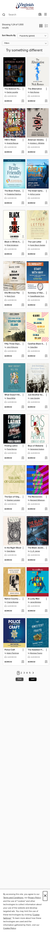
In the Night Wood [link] (13, 548)
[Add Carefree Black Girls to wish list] (46, 356)
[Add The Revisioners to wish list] (46, 509)
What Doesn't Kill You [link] (13, 395)
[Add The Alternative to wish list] (46, 101)
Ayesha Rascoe (12, 143)
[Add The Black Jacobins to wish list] (46, 560)
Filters (6, 43)
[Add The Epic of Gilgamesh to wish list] (22, 509)
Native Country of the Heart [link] (13, 599)
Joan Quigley (35, 398)
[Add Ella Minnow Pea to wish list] (22, 305)
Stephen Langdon (13, 500)
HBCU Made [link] (10, 140)
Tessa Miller (11, 398)
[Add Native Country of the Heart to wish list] (22, 611)
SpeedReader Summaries (38, 296)
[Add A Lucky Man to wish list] (46, 611)
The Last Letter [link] (34, 242)
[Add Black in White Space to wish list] (22, 254)
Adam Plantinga (13, 653)
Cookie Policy (9, 928)
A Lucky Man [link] (34, 599)
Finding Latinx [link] (11, 446)
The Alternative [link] (35, 89)
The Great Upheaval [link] (36, 191)
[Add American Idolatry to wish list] (46, 152)
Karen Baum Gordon (37, 245)
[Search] (4, 14)
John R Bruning (12, 347)
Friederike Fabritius (14, 194)
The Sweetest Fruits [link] (36, 650)
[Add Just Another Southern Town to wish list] (46, 407)
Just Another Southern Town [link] (36, 395)
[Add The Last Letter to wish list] (46, 254)
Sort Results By (9, 35)
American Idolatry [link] (36, 140)
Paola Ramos (12, 449)
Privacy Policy (34, 897)
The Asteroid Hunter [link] (13, 89)
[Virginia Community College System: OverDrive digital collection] (25, 5)
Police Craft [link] (10, 650)
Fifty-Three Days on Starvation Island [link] (13, 344)
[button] (41, 26)
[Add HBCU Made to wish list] (22, 152)
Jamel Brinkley (35, 602)
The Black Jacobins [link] (36, 548)
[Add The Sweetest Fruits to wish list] (46, 662)
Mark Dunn (11, 296)
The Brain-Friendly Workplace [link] (13, 191)
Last (32, 679)
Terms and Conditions (13, 897)
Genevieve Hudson (37, 449)
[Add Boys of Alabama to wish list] (46, 458)
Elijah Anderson (12, 245)
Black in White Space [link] (13, 242)
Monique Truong (36, 653)
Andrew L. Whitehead (38, 143)
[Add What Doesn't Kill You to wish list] (22, 407)
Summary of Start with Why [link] (36, 293)
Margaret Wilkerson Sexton (38, 500)
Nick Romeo (34, 92)
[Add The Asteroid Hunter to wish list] (22, 101)
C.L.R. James (35, 551)
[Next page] (33, 673)
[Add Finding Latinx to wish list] (22, 458)
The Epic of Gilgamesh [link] (13, 497)
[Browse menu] (45, 14)
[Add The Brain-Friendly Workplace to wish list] (22, 203)
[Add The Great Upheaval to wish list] (46, 203)
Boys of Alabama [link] (35, 446)
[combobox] (19, 14)
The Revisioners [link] (35, 497)
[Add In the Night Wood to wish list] (22, 560)
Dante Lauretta (12, 92)
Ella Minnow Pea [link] (12, 293)
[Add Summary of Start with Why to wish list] (46, 305)
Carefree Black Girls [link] (36, 344)
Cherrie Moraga (12, 602)
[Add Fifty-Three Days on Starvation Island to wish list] (22, 356)
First (19, 679)
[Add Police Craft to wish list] (22, 662)
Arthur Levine (35, 194)
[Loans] (40, 15)
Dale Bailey (11, 551)
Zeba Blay (34, 347)
